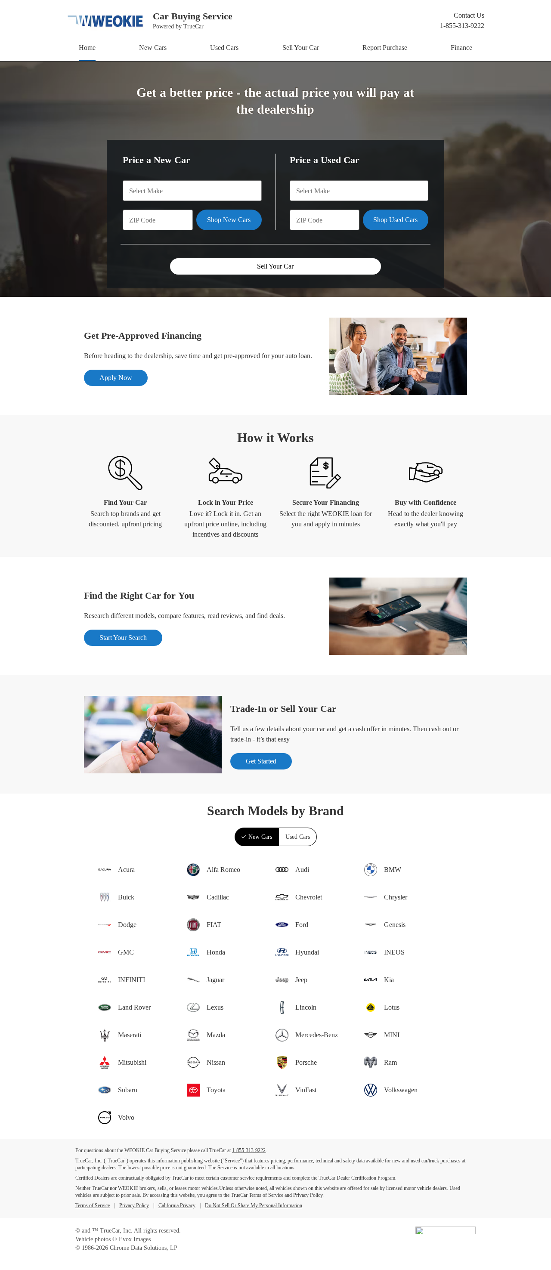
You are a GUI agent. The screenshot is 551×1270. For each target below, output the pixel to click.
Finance (461, 47)
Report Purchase (384, 47)
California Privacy (176, 1205)
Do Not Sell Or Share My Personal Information (253, 1205)
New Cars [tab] (260, 837)
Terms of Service (92, 1205)
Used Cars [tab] (297, 837)
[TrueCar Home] (445, 1232)
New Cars (153, 47)
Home (87, 47)
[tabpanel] (275, 992)
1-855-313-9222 (462, 25)
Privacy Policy (134, 1205)
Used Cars (224, 47)
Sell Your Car (300, 47)
